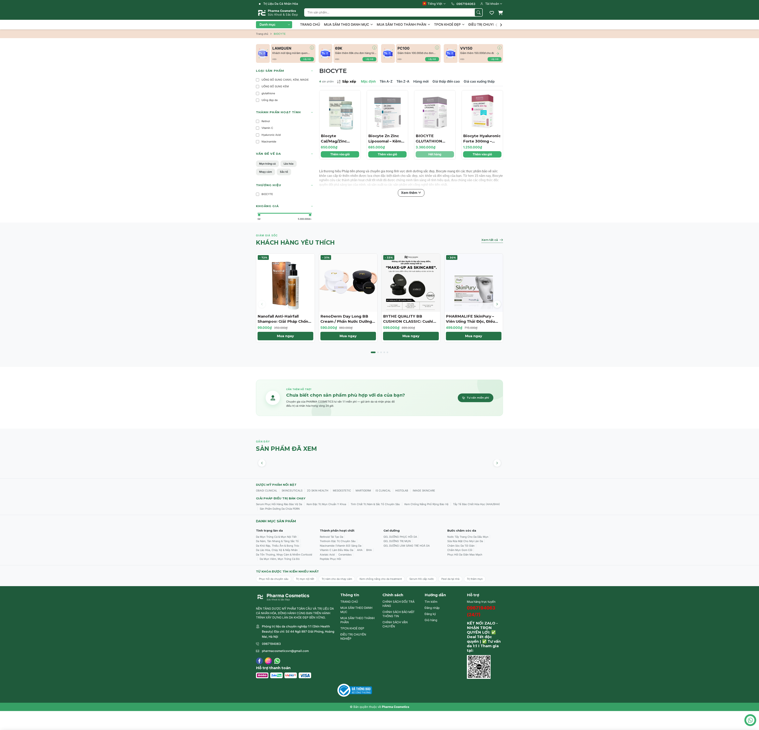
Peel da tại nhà (450, 578)
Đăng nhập (432, 608)
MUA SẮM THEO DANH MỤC (347, 24)
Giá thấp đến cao (446, 81)
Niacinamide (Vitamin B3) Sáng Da (340, 545)
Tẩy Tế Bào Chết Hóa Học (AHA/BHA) (476, 504)
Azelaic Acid (327, 554)
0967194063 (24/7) (481, 611)
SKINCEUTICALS (292, 490)
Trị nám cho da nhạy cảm (337, 578)
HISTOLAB (401, 490)
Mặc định (368, 81)
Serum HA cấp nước (421, 578)
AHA (360, 550)
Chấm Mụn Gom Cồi (459, 550)
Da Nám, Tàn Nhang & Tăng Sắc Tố (277, 541)
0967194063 (271, 644)
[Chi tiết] (312, 48)
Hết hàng (434, 154)
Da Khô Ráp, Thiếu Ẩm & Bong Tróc (277, 545)
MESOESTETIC (342, 490)
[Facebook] (259, 660)
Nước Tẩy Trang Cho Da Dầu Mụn (467, 536)
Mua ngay (285, 336)
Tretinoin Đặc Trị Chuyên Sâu (338, 541)
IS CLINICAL (383, 490)
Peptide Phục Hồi (330, 558)
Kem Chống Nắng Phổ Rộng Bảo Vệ (426, 504)
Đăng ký (430, 614)
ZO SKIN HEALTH (317, 490)
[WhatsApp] (277, 660)
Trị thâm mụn (475, 578)
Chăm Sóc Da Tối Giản (461, 545)
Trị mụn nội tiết (305, 578)
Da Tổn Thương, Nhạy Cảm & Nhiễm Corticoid (284, 554)
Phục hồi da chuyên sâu (273, 578)
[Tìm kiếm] (478, 12)
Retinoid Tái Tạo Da (331, 536)
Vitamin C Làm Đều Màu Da (336, 550)
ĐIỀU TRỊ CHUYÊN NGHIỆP (490, 24)
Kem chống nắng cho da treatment (381, 578)
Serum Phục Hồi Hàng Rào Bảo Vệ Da (279, 504)
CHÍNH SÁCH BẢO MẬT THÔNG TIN (398, 614)
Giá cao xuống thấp (479, 81)
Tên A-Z (386, 81)
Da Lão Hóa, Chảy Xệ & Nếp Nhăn (277, 550)
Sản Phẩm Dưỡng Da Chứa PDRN (280, 508)
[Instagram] (268, 660)
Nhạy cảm (265, 171)
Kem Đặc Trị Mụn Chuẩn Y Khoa (326, 504)
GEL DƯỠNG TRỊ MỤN (397, 541)
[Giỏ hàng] (500, 13)
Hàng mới (421, 81)
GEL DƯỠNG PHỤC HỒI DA (400, 536)
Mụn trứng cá (267, 163)
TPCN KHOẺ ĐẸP (448, 24)
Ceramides (345, 554)
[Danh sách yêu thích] (492, 13)
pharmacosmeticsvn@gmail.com (285, 651)
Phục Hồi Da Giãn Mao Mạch (464, 554)
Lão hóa (289, 163)
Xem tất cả (489, 240)
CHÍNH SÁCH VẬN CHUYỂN (395, 624)
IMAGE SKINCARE (424, 490)
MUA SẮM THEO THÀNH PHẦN (402, 24)
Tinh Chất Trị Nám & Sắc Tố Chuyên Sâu (375, 504)
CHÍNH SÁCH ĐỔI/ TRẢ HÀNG (398, 604)
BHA (369, 550)
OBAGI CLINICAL (266, 490)
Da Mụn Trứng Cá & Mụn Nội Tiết (276, 536)
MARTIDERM (363, 490)
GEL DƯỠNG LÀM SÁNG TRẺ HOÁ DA (406, 545)
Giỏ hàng (431, 620)
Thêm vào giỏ (340, 154)
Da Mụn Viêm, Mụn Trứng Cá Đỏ (280, 558)
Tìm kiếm (431, 602)
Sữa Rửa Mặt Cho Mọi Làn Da (465, 541)
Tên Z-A (402, 81)
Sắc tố (284, 171)
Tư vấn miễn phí (478, 397)
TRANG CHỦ (310, 24)
